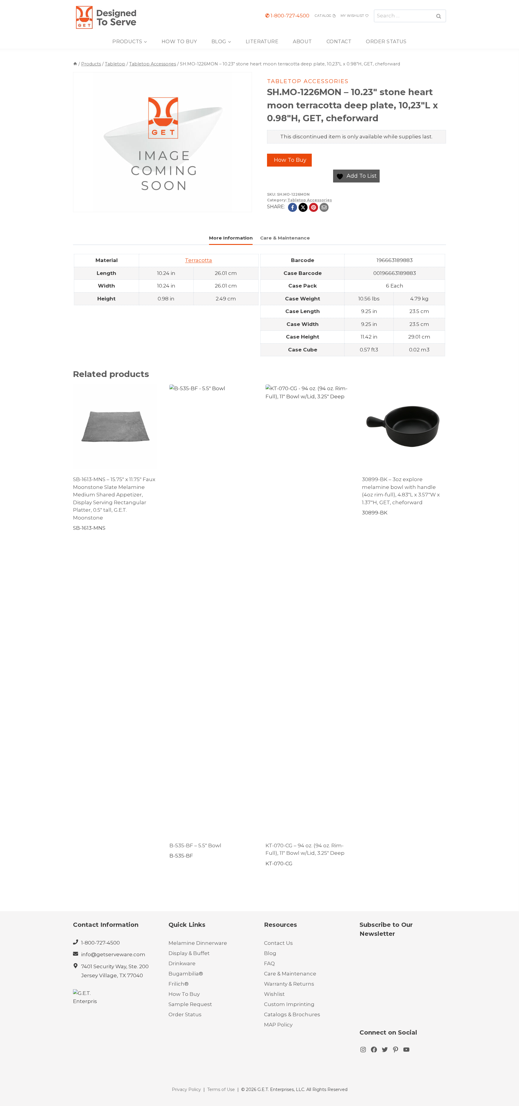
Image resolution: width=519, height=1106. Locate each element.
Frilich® (178, 984)
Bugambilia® (185, 974)
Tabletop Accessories (308, 81)
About (302, 41)
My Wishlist (352, 16)
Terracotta (198, 260)
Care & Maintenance (290, 974)
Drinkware (182, 963)
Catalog (323, 16)
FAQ (269, 963)
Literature (262, 41)
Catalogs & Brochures (292, 1014)
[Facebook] (292, 207)
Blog (270, 953)
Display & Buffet (189, 953)
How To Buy (179, 41)
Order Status (386, 41)
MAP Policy (278, 1025)
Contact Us (278, 943)
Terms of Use (221, 1089)
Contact (338, 41)
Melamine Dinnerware (197, 943)
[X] (303, 207)
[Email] (324, 207)
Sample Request (190, 1004)
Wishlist (274, 994)
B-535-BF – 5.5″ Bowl (195, 845)
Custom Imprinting (289, 1004)
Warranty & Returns (289, 984)
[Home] (75, 64)
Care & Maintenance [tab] (285, 238)
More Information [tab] (231, 238)
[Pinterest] (313, 207)
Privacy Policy (186, 1089)
